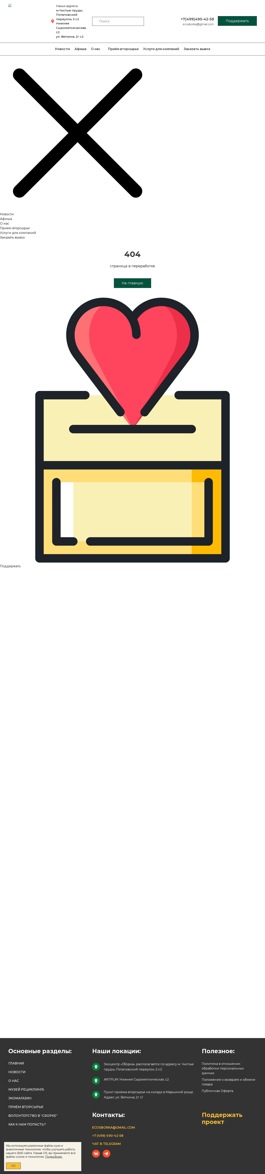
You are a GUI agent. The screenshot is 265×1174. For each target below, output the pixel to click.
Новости (62, 49)
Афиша (80, 49)
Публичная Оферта (217, 1091)
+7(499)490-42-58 (197, 19)
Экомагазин (19, 1098)
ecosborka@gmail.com (198, 24)
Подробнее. (53, 1156)
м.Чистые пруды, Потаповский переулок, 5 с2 (69, 15)
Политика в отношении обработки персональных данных (223, 1068)
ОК (13, 1166)
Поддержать (237, 21)
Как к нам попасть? (27, 1124)
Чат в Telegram (106, 1144)
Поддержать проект (222, 1118)
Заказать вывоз (197, 49)
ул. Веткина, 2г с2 (70, 36)
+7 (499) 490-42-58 (107, 1136)
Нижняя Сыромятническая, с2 (71, 28)
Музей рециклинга (26, 1089)
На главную (132, 283)
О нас (95, 49)
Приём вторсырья (123, 49)
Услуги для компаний (161, 49)
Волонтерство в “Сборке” (32, 1116)
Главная (16, 1063)
